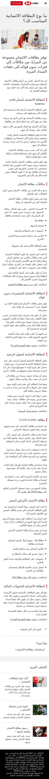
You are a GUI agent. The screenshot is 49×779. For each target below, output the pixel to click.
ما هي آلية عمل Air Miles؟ (24, 577)
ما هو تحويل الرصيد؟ (27, 411)
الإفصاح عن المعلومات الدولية (21, 775)
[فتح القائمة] (45, 3)
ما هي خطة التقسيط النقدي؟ (23, 619)
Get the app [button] (16, 3)
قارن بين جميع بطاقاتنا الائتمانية (22, 284)
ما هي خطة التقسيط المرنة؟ (23, 345)
